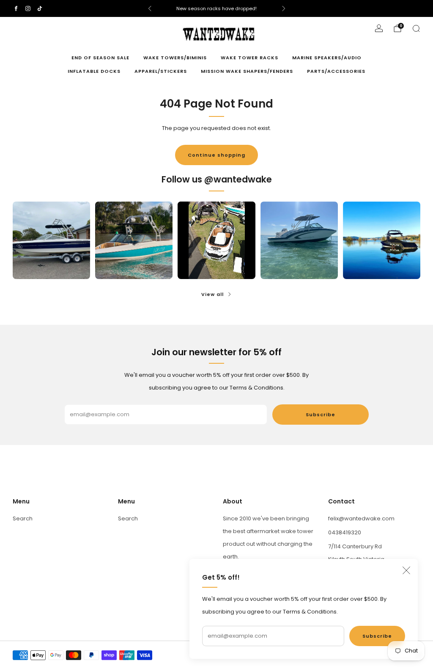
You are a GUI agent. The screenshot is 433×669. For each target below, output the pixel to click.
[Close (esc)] (406, 570)
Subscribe (377, 636)
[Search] (416, 28)
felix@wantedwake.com (361, 518)
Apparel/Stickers (160, 71)
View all (212, 294)
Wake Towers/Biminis (175, 57)
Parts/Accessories (336, 71)
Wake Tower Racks (249, 57)
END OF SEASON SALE (100, 57)
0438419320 (344, 532)
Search (23, 518)
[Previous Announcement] (149, 8)
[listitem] (216, 8)
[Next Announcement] (283, 8)
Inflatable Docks (94, 71)
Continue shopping (216, 155)
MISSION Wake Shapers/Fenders (247, 71)
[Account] (379, 28)
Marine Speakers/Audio (327, 57)
